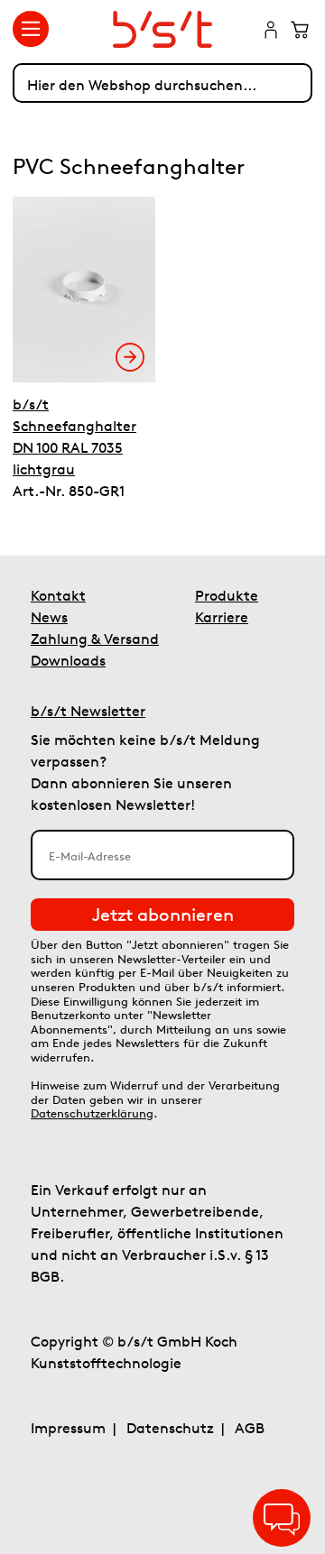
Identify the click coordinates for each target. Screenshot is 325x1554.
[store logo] (163, 29)
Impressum (68, 1428)
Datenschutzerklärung (92, 1113)
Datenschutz (170, 1428)
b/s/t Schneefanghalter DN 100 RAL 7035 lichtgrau (74, 436)
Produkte (226, 595)
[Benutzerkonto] (271, 31)
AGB (250, 1428)
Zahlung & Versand (95, 639)
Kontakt (58, 595)
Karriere (221, 617)
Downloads (68, 660)
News (49, 617)
